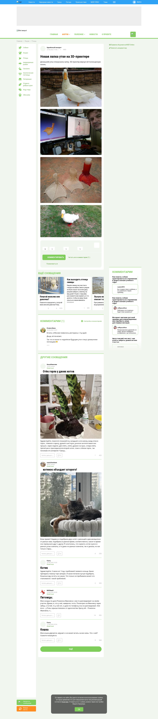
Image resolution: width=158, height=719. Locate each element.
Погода (68, 2)
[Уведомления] (134, 2)
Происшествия (81, 2)
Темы (105, 2)
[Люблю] (59, 246)
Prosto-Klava (51, 328)
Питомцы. (46, 597)
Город (59, 2)
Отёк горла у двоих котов (58, 371)
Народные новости (46, 2)
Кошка (44, 629)
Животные (50, 368)
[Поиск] (139, 34)
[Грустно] (73, 246)
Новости (32, 2)
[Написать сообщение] (133, 34)
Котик (44, 568)
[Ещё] (114, 2)
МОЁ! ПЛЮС (95, 2)
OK (79, 709)
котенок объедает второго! (59, 469)
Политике (65, 702)
